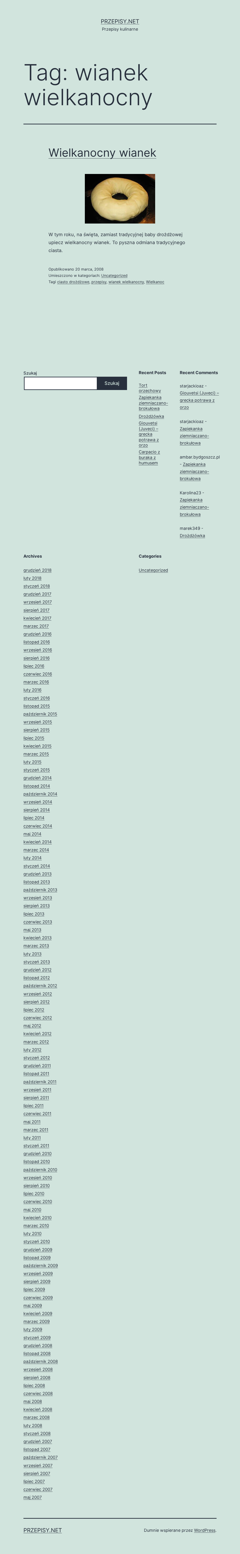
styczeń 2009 (37, 1337)
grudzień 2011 (37, 1065)
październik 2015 (40, 714)
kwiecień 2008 (37, 1409)
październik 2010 (40, 1169)
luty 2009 (32, 1329)
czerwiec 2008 (38, 1393)
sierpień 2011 (36, 1097)
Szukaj (30, 373)
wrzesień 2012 (37, 993)
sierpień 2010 (36, 1185)
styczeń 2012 (36, 1057)
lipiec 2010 (33, 1193)
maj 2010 (32, 1209)
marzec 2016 (36, 681)
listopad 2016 (36, 642)
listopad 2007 (36, 1449)
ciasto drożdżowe (73, 281)
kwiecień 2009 (37, 1313)
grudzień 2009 (37, 1249)
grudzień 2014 (37, 777)
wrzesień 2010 (37, 1177)
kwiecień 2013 (37, 937)
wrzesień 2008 (38, 1369)
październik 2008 (40, 1361)
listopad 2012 (36, 977)
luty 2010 (32, 1233)
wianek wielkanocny (126, 281)
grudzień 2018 (37, 570)
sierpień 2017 (36, 610)
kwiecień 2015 (37, 746)
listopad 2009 (37, 1257)
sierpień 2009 (36, 1281)
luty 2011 (32, 1137)
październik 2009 (40, 1265)
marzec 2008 (36, 1417)
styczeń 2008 (37, 1433)
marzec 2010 (36, 1225)
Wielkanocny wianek (102, 152)
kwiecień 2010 (37, 1217)
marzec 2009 (36, 1321)
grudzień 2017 (37, 594)
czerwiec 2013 (37, 921)
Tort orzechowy (150, 388)
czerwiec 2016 (37, 674)
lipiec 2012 (33, 1009)
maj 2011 (32, 1121)
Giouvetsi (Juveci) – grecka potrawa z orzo (149, 434)
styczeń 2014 (36, 866)
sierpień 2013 (36, 905)
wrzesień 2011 (37, 1089)
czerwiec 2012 (37, 1017)
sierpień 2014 (36, 809)
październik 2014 (40, 793)
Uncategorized (114, 275)
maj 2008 (32, 1401)
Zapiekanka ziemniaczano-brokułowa (153, 403)
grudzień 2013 (37, 873)
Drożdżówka (151, 416)
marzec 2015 (36, 754)
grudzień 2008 (37, 1345)
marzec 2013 (36, 945)
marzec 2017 (36, 626)
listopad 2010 (36, 1161)
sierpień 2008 (36, 1377)
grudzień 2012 (37, 969)
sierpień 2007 (36, 1473)
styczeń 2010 (36, 1241)
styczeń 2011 (36, 1145)
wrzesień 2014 (37, 801)
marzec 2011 (35, 1129)
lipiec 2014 (34, 817)
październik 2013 (40, 889)
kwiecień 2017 (37, 618)
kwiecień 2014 (37, 841)
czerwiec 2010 (37, 1201)
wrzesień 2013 (37, 897)
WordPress (204, 1530)
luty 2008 (32, 1425)
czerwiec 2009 (38, 1297)
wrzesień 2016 (37, 649)
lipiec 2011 (33, 1105)
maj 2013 (32, 929)
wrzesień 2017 (37, 602)
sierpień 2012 (36, 1001)
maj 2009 (32, 1305)
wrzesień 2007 (37, 1465)
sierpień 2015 (36, 729)
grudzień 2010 (37, 1153)
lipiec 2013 (33, 913)
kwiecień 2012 (37, 1033)
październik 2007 (40, 1457)
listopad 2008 (37, 1353)
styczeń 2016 (36, 698)
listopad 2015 (36, 706)
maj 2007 (32, 1497)
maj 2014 (32, 833)
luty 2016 (32, 689)
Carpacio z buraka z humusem (149, 457)
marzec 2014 (36, 849)
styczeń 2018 (36, 586)
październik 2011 (39, 1081)
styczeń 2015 (36, 769)
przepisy (98, 281)
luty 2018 (32, 578)
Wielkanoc (155, 281)
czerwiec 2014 (37, 826)
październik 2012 (40, 985)
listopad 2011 (36, 1073)
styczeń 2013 (36, 961)
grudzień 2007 (37, 1441)
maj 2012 (32, 1025)
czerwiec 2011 (37, 1113)
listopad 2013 (36, 881)
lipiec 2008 (34, 1385)
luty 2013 (32, 953)
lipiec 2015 (33, 738)
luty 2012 (32, 1049)
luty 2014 (32, 857)
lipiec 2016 (33, 666)
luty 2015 (32, 761)
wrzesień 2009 (38, 1273)
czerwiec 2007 (37, 1489)
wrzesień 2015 (37, 721)
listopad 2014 (36, 786)
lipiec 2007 (34, 1481)
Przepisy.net (120, 21)
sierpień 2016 (36, 658)
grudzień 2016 (37, 634)
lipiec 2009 (34, 1289)
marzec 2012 (36, 1041)
